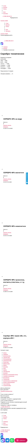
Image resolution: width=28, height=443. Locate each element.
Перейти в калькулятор (6, 391)
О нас (4, 5)
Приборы (5, 354)
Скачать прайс (4, 20)
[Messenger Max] (2, 43)
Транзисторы (6, 357)
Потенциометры (7, 359)
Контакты (5, 13)
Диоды (5, 365)
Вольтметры (6, 377)
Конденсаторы (7, 356)
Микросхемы (6, 363)
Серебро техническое (8, 376)
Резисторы (6, 362)
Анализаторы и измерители (10, 381)
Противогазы (6, 371)
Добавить (5, 127)
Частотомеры (6, 384)
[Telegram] (2, 437)
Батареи (5, 373)
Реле (4, 368)
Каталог (5, 7)
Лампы (5, 370)
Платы (5, 9)
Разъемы (5, 367)
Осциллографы (7, 385)
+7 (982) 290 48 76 (7, 16)
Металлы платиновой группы (10, 374)
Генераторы (6, 379)
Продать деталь (7, 125)
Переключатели (7, 360)
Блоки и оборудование (9, 382)
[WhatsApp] (12, 440)
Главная (5, 47)
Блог (4, 12)
